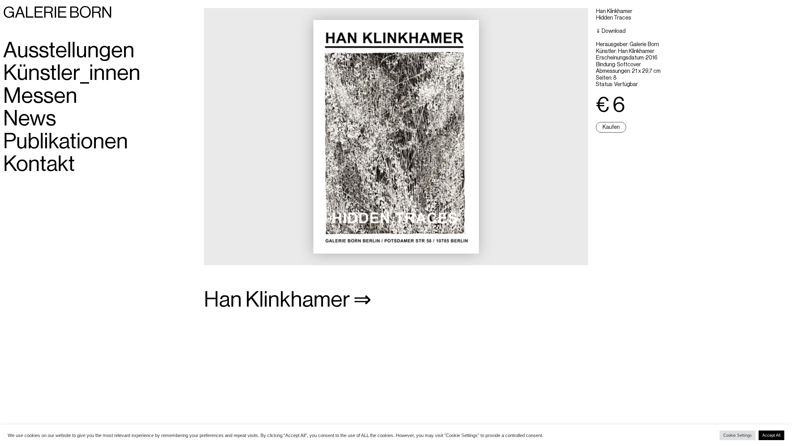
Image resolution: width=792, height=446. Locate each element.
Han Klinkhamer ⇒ (288, 300)
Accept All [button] (771, 435)
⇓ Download (611, 31)
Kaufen (611, 127)
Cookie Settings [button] (737, 435)
